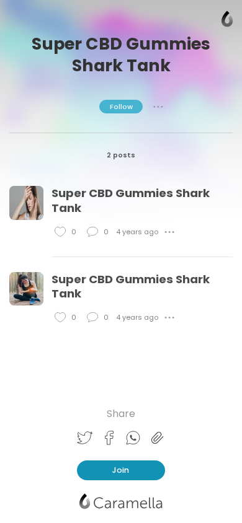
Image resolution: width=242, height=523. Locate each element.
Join (120, 470)
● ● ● (158, 106)
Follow (121, 107)
